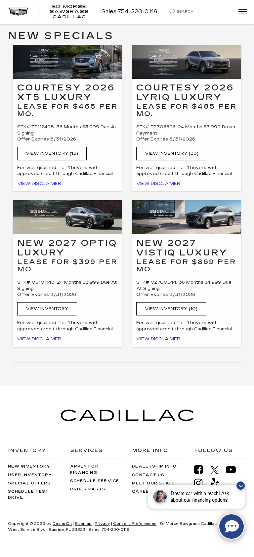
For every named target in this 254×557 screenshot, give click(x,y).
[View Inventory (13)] (67, 62)
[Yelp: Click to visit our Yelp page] (218, 482)
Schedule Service (94, 481)
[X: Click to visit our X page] (218, 469)
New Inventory (29, 466)
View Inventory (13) (52, 153)
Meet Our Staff (154, 483)
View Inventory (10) (171, 308)
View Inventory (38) (171, 153)
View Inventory (47, 308)
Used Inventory (30, 475)
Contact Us (148, 475)
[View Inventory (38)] (186, 62)
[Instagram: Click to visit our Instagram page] (201, 482)
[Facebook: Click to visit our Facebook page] (201, 469)
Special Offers (29, 483)
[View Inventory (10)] (186, 217)
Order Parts (88, 489)
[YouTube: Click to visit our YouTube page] (234, 469)
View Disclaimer (39, 183)
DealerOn (62, 524)
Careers (144, 491)
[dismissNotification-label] (240, 485)
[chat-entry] (231, 526)
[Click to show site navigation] (241, 12)
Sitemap (83, 524)
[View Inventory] (67, 217)
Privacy (102, 524)
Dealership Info (154, 466)
